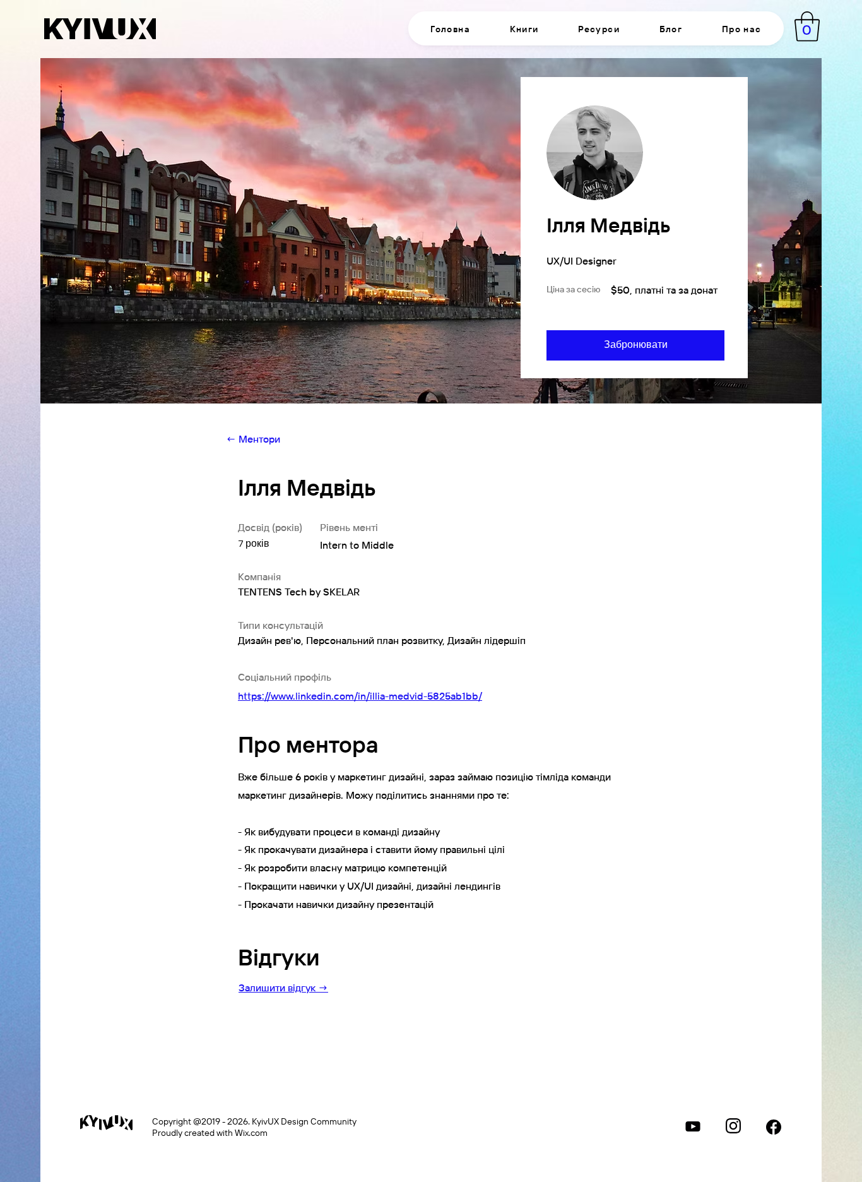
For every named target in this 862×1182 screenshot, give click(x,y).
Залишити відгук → (283, 987)
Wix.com (251, 1132)
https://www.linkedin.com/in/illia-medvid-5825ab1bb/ (360, 695)
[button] (524, 28)
